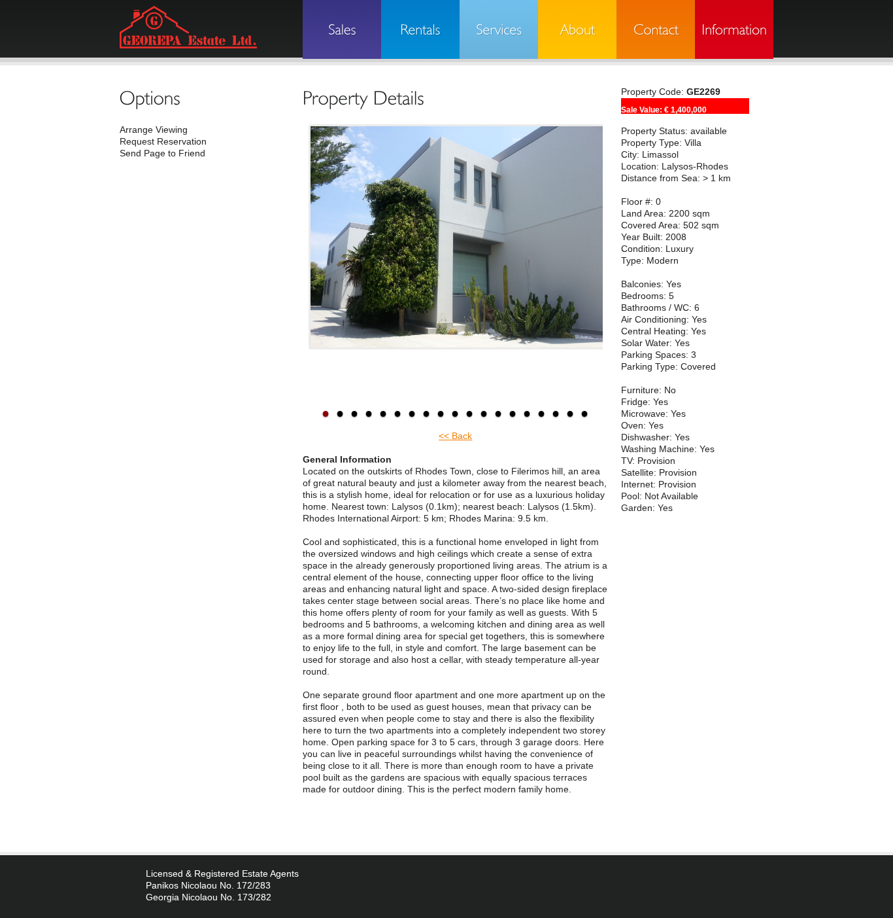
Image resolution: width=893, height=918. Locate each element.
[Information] (734, 29)
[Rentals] (420, 29)
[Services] (499, 29)
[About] (577, 29)
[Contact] (655, 29)
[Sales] (342, 29)
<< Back (455, 436)
